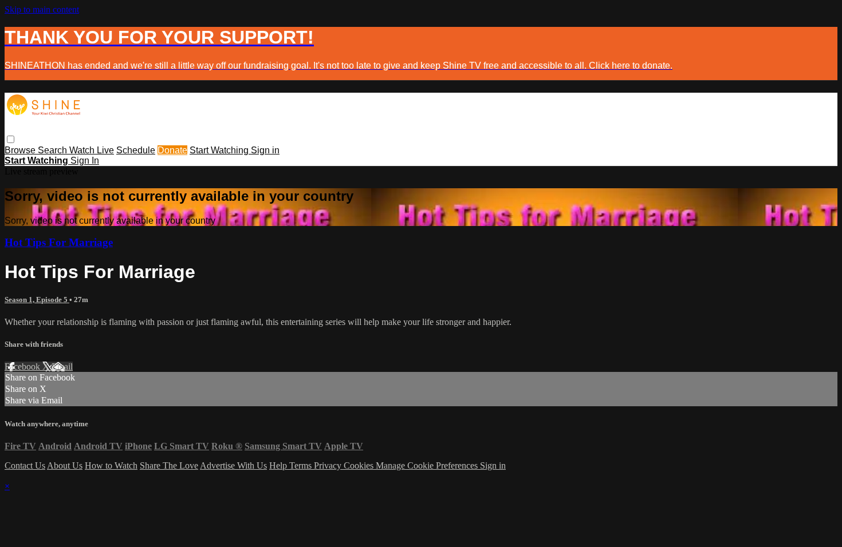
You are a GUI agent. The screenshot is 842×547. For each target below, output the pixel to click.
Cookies (360, 465)
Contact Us (25, 465)
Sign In (84, 160)
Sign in (265, 150)
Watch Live (91, 150)
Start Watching (220, 150)
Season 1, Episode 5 (37, 299)
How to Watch (111, 465)
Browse (21, 150)
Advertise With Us (233, 465)
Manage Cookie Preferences (428, 465)
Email (62, 366)
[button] (10, 139)
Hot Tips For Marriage (59, 242)
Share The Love (169, 465)
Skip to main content (42, 9)
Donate (172, 150)
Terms (301, 465)
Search (53, 150)
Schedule (135, 150)
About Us (64, 465)
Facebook (23, 366)
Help (279, 465)
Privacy (329, 465)
